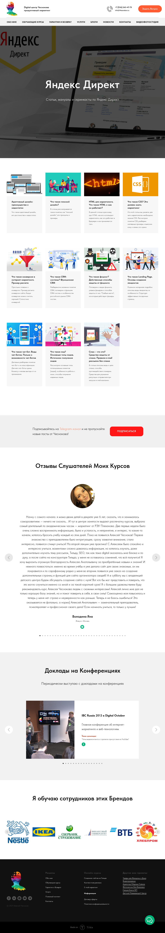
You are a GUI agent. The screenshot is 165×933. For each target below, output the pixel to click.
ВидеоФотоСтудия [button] (147, 22)
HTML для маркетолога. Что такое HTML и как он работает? (101, 632)
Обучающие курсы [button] (33, 22)
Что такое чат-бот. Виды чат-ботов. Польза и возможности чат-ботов (24, 782)
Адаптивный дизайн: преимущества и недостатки (22, 632)
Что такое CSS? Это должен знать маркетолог (138, 632)
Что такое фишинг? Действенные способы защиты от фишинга (100, 707)
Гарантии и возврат (60, 22)
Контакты (125, 22)
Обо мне (12, 22)
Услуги (81, 22)
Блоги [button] (94, 22)
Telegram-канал (70, 856)
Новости (108, 22)
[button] (150, 9)
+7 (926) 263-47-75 (123, 7)
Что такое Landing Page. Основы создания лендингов (140, 707)
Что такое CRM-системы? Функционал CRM (62, 707)
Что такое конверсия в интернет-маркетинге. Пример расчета (23, 707)
